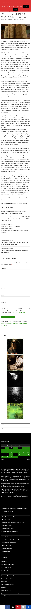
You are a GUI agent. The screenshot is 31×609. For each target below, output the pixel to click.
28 (3, 457)
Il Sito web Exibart (5, 551)
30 (11, 457)
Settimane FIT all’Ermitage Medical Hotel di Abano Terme (14, 471)
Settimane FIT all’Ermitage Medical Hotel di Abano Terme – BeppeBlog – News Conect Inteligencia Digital (15, 470)
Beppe (11, 19)
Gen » (28, 459)
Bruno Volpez (4, 495)
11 (19, 450)
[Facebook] (7, 607)
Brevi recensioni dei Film (7, 564)
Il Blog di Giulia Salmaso (6, 519)
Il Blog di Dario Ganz (6, 545)
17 (15, 452)
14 (3, 452)
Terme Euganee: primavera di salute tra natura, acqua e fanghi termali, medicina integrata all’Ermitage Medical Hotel (15, 479)
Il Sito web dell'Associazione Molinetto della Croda (13, 534)
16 (11, 452)
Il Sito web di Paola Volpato (7, 528)
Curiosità (3, 570)
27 (28, 454)
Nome (3, 289)
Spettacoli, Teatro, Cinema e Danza (9, 593)
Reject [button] (15, 9)
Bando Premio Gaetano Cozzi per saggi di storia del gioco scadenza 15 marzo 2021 (14, 242)
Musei (2, 581)
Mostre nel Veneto (5, 578)
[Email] (23, 607)
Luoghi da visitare (5, 573)
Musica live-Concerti (6, 584)
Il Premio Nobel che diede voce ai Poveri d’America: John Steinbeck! (14, 250)
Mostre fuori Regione (6, 576)
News (2, 587)
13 (28, 450)
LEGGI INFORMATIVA (19, 312)
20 (28, 452)
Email (3, 295)
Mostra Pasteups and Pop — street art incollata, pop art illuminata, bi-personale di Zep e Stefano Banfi (15, 496)
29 (7, 457)
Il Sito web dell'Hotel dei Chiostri (9, 516)
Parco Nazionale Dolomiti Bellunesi (9, 531)
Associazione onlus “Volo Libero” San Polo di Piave (13, 522)
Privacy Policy (4, 603)
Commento (4, 268)
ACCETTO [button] (26, 6)
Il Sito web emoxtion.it (6, 525)
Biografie (3, 561)
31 (15, 457)
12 (23, 450)
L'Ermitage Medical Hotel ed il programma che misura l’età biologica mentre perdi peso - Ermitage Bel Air (15, 484)
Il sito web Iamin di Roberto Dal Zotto (10, 539)
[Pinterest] (18, 607)
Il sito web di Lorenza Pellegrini (8, 537)
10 (15, 450)
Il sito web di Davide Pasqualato (9, 542)
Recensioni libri (4, 590)
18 (19, 452)
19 (23, 452)
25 (19, 454)
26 (23, 454)
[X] (12, 607)
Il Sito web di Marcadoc (6, 548)
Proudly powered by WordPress (14, 603)
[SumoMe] (28, 607)
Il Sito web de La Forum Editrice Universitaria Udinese (14, 508)
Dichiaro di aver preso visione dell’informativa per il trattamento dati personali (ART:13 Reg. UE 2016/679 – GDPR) (16, 310)
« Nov (2, 459)
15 (7, 452)
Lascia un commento (18, 19)
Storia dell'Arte (4, 596)
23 (11, 454)
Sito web (3, 302)
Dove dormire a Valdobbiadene (8, 514)
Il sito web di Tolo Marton (7, 511)
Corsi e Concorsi (5, 567)
